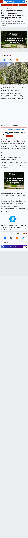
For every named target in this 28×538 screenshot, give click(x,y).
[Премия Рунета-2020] (13, 1)
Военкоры (15, 4)
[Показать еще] (23, 59)
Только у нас (9, 4)
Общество (3, 8)
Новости (3, 4)
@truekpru (9, 229)
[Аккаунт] (26, 1)
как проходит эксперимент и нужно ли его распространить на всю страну (13, 132)
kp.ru (10, 55)
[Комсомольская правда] (8, 2)
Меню (1, 1)
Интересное (6, 242)
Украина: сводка (23, 4)
